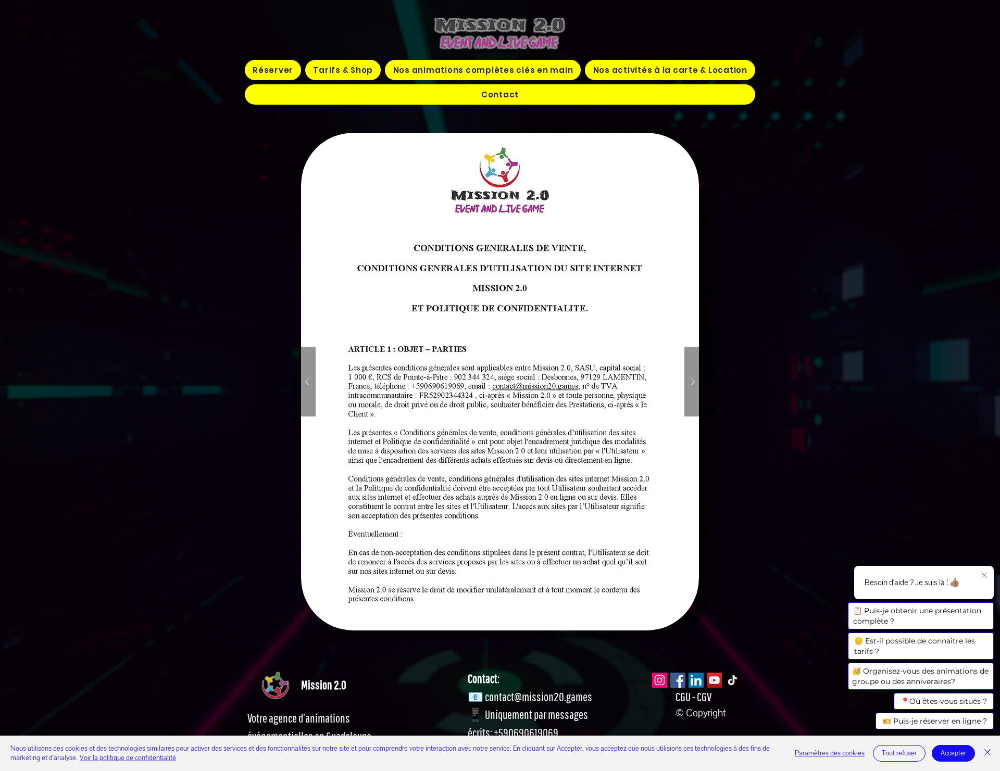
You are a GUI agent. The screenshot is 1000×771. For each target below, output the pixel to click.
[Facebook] (677, 680)
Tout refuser (899, 753)
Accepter (953, 753)
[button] (483, 70)
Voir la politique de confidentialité (128, 758)
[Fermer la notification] (984, 575)
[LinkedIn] (696, 680)
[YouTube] (714, 680)
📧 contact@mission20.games (530, 696)
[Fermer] (987, 753)
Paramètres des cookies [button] (830, 753)
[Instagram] (659, 680)
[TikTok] (732, 680)
